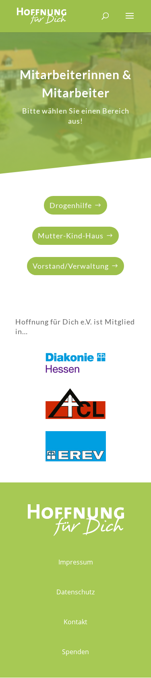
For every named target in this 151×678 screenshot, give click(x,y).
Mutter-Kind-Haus (70, 235)
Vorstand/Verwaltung (71, 265)
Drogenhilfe (71, 205)
